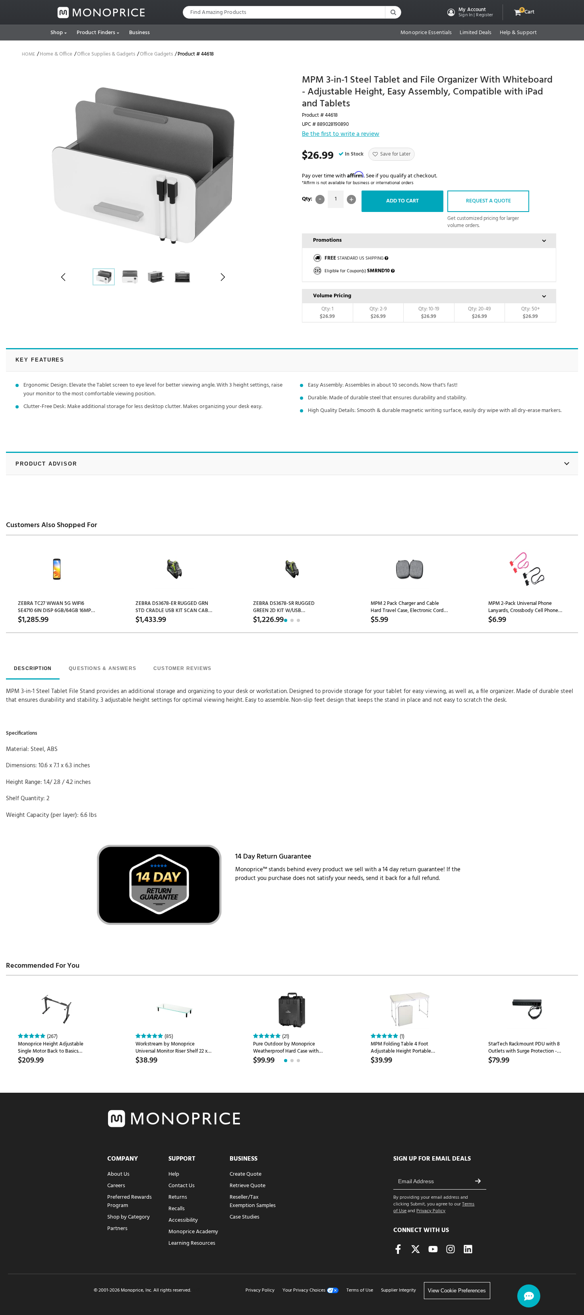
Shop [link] (56, 32)
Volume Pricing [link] (332, 295)
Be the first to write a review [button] (340, 135)
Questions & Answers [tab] (102, 668)
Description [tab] (33, 668)
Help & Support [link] (518, 33)
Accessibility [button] (183, 1220)
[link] (101, 12)
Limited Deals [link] (475, 33)
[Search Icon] (393, 12)
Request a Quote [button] (488, 201)
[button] (469, 12)
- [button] (320, 199)
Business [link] (139, 32)
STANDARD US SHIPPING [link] (354, 258)
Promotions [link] (327, 240)
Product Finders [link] (96, 32)
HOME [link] (28, 54)
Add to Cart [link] (402, 201)
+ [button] (351, 199)
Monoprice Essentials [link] (426, 33)
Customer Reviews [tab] (182, 668)
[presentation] (33, 669)
